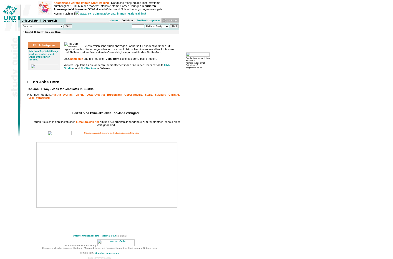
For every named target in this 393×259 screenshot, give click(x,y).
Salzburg (160, 94)
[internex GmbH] (116, 245)
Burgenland (114, 94)
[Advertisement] (75, 175)
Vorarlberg (43, 98)
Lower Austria (96, 94)
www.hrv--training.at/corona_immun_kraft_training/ (113, 13)
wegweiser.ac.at (194, 67)
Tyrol (30, 98)
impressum (112, 253)
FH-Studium (88, 68)
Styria (149, 94)
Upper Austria (133, 94)
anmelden (76, 58)
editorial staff (108, 235)
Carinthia (174, 94)
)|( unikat (99, 253)
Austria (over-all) (62, 94)
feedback (142, 20)
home (114, 20)
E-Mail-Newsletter (87, 122)
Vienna (80, 94)
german (156, 20)
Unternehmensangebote (86, 235)
